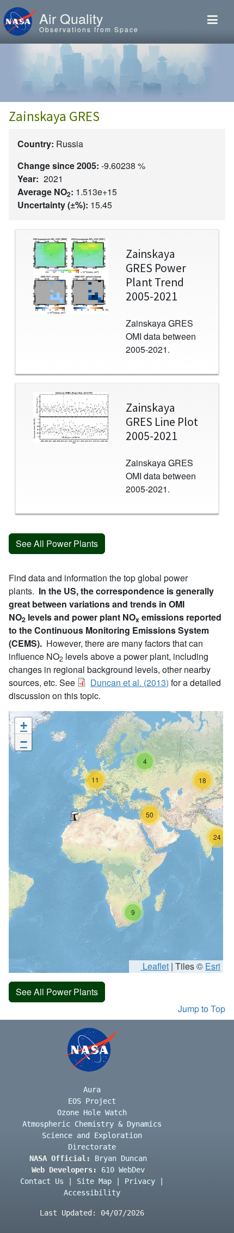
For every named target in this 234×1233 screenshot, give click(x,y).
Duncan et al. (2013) (129, 682)
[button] (74, 816)
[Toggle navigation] (212, 21)
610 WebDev (123, 1169)
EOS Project (92, 1101)
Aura (92, 1089)
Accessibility (92, 1192)
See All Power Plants (57, 543)
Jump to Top (201, 1008)
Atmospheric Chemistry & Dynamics (92, 1124)
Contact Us (42, 1181)
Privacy (140, 1181)
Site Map (94, 1181)
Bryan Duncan (121, 1158)
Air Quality (71, 18)
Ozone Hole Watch (92, 1112)
